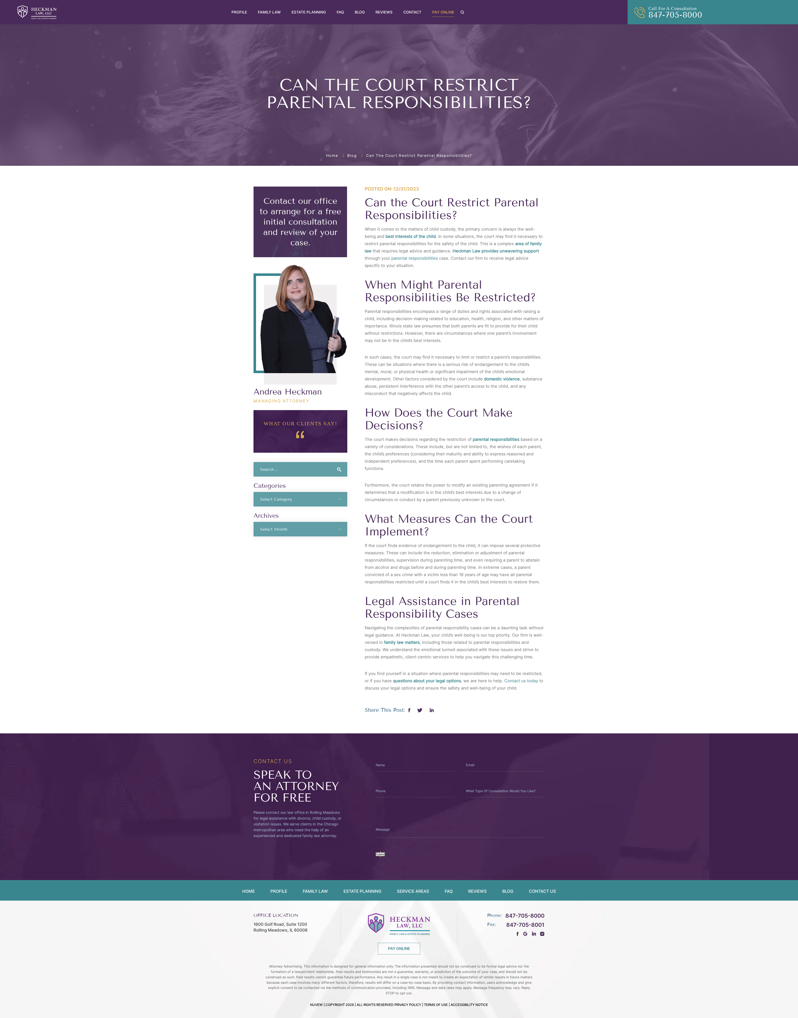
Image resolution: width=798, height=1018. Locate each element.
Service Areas (413, 891)
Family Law (269, 12)
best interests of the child (410, 236)
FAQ (340, 12)
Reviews (384, 12)
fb (518, 934)
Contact (412, 12)
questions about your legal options (427, 680)
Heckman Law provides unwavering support (496, 250)
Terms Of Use (436, 1005)
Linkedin (431, 710)
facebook (409, 710)
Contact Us (542, 891)
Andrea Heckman (288, 392)
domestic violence (502, 378)
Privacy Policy (407, 1005)
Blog (360, 12)
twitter (420, 710)
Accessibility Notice (469, 1005)
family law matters (402, 642)
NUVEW (316, 1005)
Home (248, 891)
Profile (239, 12)
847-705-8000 (675, 15)
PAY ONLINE (399, 948)
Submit (380, 854)
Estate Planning (309, 12)
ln (534, 934)
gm (525, 934)
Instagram (542, 934)
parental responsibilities (496, 439)
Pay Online (443, 12)
